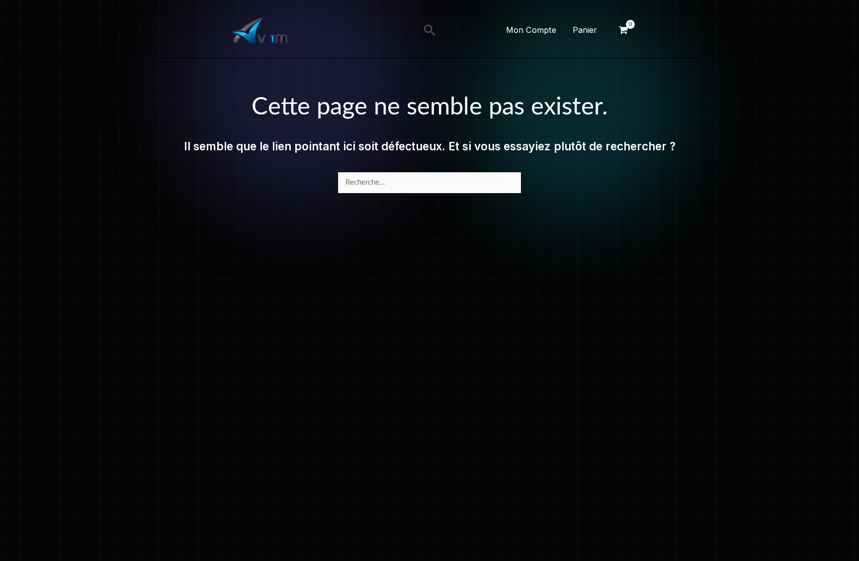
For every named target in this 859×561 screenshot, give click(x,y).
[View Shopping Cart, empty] (623, 30)
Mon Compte (531, 30)
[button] (429, 30)
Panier (585, 30)
